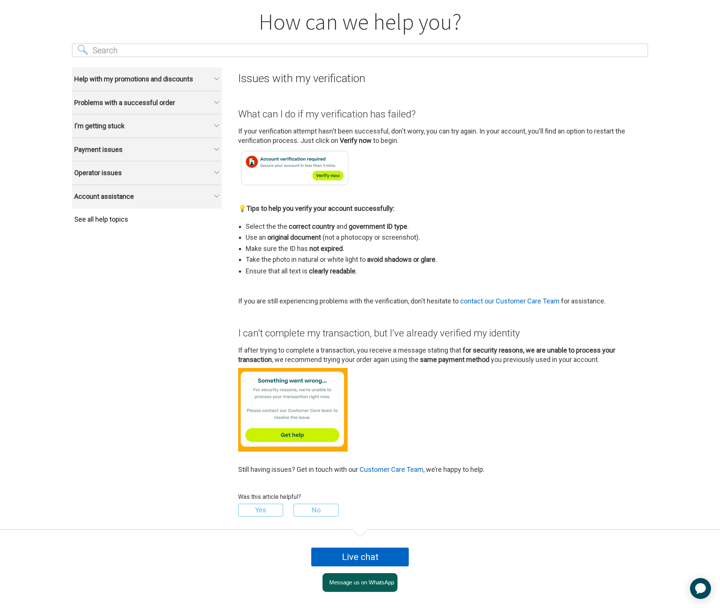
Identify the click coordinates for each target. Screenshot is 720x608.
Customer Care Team (391, 469)
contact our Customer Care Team (510, 301)
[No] (316, 510)
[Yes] (260, 510)
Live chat (360, 557)
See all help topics (101, 219)
